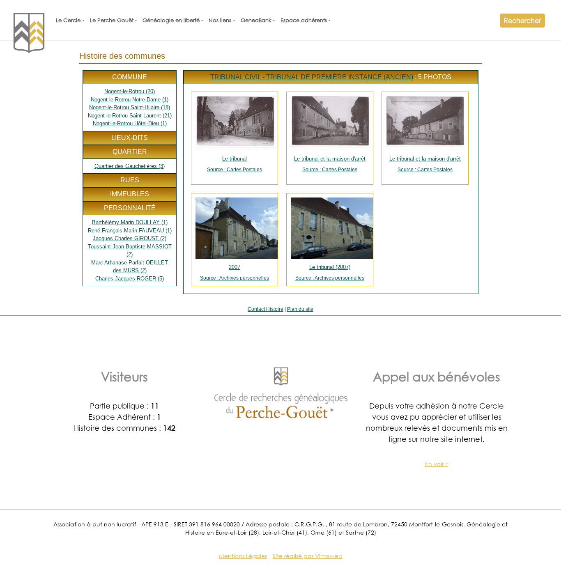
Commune (129, 76)
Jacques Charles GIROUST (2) (129, 238)
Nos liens (220, 20)
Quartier (130, 151)
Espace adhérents (303, 20)
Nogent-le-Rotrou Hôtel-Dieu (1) (130, 123)
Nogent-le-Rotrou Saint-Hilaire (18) (129, 107)
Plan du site (300, 309)
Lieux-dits (129, 137)
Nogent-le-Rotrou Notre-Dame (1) (129, 99)
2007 (234, 272)
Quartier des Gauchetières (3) (129, 166)
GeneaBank (256, 20)
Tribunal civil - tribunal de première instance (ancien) (311, 76)
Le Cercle (68, 20)
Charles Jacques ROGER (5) (129, 279)
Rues (129, 180)
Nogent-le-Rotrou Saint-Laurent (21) (130, 116)
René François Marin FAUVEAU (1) (130, 230)
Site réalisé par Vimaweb (308, 556)
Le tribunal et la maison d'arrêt (330, 164)
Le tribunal (234, 164)
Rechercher (522, 20)
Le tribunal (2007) (329, 272)
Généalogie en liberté (171, 20)
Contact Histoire (265, 309)
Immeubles (129, 194)
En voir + (436, 464)
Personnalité (130, 207)
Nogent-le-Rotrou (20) (129, 91)
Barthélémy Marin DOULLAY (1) (130, 222)
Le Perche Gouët (111, 20)
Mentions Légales (243, 556)
